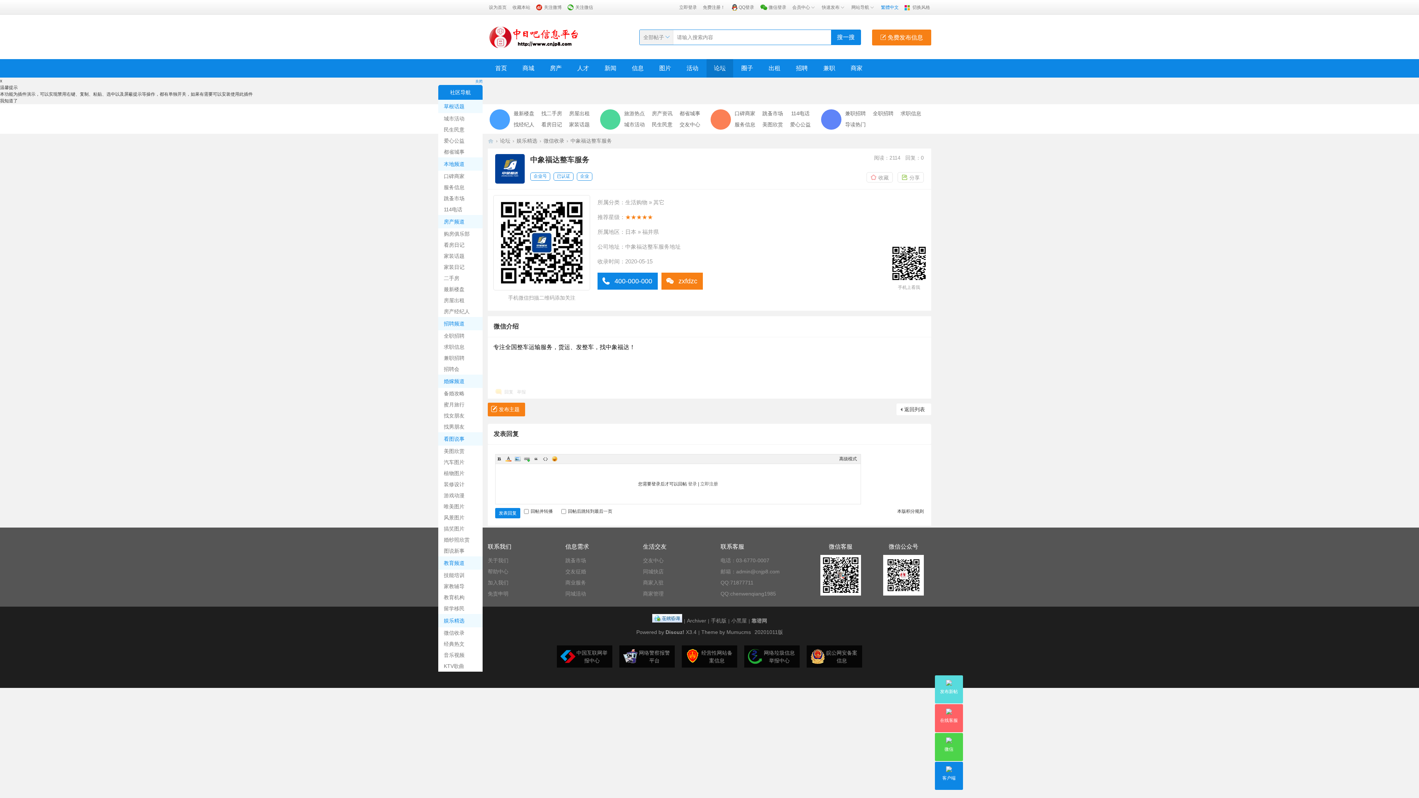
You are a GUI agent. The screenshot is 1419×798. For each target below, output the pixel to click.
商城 (528, 68)
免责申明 (498, 594)
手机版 (718, 621)
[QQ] (667, 621)
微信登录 (777, 7)
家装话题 (454, 256)
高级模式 (848, 458)
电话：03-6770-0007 (745, 560)
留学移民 (454, 608)
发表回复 (508, 513)
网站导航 (860, 7)
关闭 (479, 81)
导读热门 (855, 124)
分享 (914, 178)
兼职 (829, 68)
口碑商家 (454, 176)
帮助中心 (498, 571)
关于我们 (498, 560)
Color (508, 459)
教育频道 (454, 563)
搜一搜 (846, 37)
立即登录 (688, 7)
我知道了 (9, 100)
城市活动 (454, 119)
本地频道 (454, 164)
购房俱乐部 (457, 234)
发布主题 (509, 409)
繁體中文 (890, 7)
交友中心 (690, 124)
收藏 (883, 178)
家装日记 (454, 267)
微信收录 (454, 633)
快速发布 (831, 7)
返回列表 (914, 409)
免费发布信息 (904, 37)
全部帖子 (653, 37)
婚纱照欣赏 (457, 540)
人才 (583, 68)
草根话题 (454, 106)
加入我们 (498, 583)
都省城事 (454, 152)
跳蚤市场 (454, 198)
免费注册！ (714, 7)
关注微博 (553, 7)
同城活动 (575, 594)
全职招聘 (454, 336)
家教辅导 (454, 586)
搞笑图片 (454, 529)
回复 (508, 392)
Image (517, 459)
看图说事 (454, 439)
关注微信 (584, 7)
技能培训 (454, 575)
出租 (774, 68)
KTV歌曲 (454, 666)
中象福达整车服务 (591, 141)
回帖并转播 (542, 511)
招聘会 (451, 369)
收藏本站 (521, 7)
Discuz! (675, 632)
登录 (692, 484)
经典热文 (454, 644)
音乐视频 (454, 655)
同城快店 (653, 571)
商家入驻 (653, 583)
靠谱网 (759, 621)
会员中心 (801, 7)
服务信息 (454, 187)
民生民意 (454, 130)
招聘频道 (454, 324)
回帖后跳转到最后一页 (590, 511)
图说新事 (454, 551)
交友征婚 (575, 571)
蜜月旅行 (454, 404)
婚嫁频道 (454, 381)
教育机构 (454, 597)
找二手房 (551, 113)
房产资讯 (662, 113)
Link (527, 459)
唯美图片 (454, 506)
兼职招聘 (454, 358)
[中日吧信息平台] (534, 37)
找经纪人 (524, 124)
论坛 (720, 68)
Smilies (554, 459)
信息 (638, 68)
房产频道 (454, 222)
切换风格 (921, 7)
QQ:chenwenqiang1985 (748, 594)
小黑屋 (739, 621)
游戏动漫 (454, 495)
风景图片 (454, 518)
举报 (521, 392)
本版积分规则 (910, 511)
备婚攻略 (454, 393)
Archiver (696, 621)
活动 (692, 68)
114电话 (453, 209)
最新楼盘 (454, 289)
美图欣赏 (454, 451)
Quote (536, 459)
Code (545, 459)
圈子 (747, 68)
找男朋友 (454, 427)
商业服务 (575, 583)
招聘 (802, 68)
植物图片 (454, 473)
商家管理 (653, 594)
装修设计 (454, 484)
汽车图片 (454, 462)
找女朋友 (454, 416)
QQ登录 (746, 7)
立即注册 (709, 484)
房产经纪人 (457, 311)
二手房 (451, 278)
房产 (556, 68)
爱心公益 (454, 141)
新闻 (610, 68)
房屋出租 (454, 300)
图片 (665, 68)
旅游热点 (634, 113)
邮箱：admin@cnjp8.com (750, 571)
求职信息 (454, 347)
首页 (501, 68)
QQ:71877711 (737, 583)
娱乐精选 (454, 621)
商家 (856, 68)
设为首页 (498, 7)
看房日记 (454, 245)
